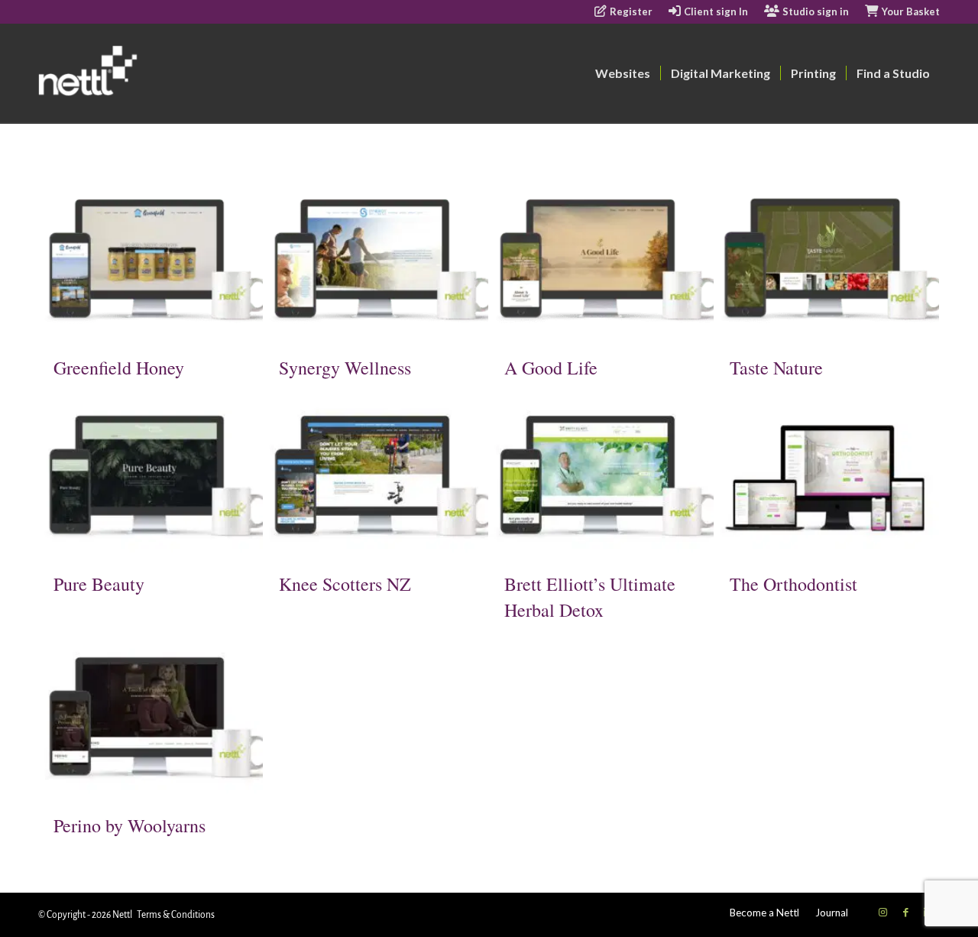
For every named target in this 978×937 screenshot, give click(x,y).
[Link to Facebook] (905, 911)
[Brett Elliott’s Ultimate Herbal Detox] (601, 476)
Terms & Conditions (176, 914)
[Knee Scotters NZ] (376, 476)
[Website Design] (146, 73)
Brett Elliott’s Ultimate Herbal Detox (589, 597)
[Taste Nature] (826, 260)
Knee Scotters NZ (345, 584)
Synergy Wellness (345, 367)
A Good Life (550, 367)
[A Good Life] (601, 260)
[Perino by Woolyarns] (150, 718)
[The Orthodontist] (826, 476)
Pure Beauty (98, 584)
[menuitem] (624, 12)
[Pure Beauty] (150, 476)
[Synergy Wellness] (376, 260)
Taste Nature (776, 367)
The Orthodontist (793, 584)
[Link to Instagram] (882, 911)
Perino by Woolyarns (129, 825)
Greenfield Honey (118, 367)
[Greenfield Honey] (150, 260)
